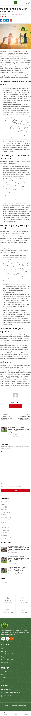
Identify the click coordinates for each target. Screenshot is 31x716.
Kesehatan (4, 517)
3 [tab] (14, 436)
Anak (2, 504)
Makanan (3, 522)
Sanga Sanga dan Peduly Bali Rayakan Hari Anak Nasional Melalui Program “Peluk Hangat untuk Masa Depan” (18, 548)
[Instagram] (3, 639)
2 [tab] (13, 436)
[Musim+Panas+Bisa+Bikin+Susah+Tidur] (4, 20)
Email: (2, 478)
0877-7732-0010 (8, 695)
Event (2, 509)
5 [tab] (17, 436)
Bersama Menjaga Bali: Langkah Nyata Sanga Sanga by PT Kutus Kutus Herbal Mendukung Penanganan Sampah (17, 570)
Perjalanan (4, 530)
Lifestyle (3, 520)
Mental (3, 525)
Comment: (4, 452)
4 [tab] (16, 436)
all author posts (15, 406)
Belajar (3, 507)
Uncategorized (5, 538)
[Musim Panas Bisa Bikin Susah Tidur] (1, 20)
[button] (28, 3)
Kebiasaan (4, 512)
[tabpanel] (15, 431)
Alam (3, 17)
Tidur (6, 17)
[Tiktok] (8, 639)
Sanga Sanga (18, 15)
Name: (3, 472)
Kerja (2, 514)
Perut (2, 532)
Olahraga (3, 527)
